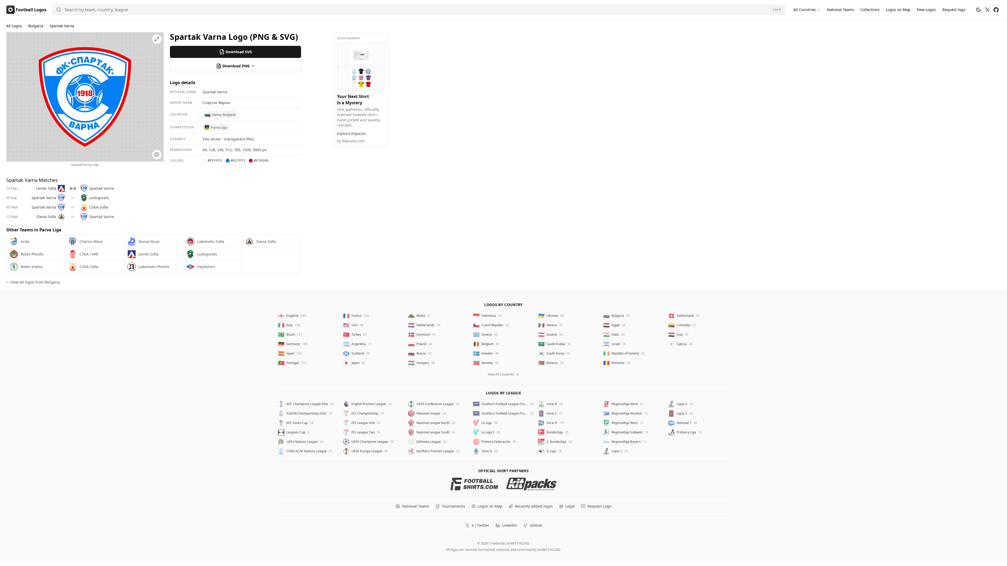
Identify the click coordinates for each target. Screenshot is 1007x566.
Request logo (953, 9)
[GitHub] (996, 9)
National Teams (840, 9)
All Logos (14, 25)
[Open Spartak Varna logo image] (85, 96)
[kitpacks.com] (531, 484)
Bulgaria (35, 25)
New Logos (926, 9)
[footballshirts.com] (474, 484)
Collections (870, 9)
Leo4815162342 (517, 543)
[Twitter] (987, 10)
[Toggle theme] (978, 9)
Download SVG (239, 51)
